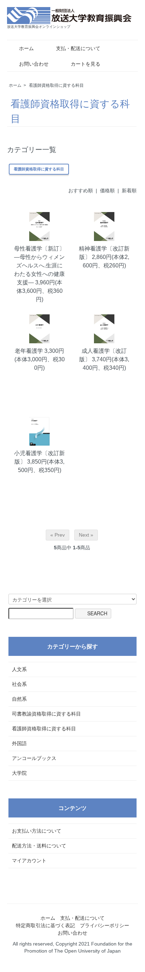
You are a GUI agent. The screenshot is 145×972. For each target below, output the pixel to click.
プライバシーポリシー (104, 925)
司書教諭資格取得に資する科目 (46, 714)
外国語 (19, 743)
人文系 (19, 669)
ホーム (26, 48)
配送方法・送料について (39, 846)
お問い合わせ (34, 64)
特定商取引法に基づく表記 (45, 925)
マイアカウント (29, 860)
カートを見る (85, 64)
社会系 (19, 684)
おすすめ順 (80, 190)
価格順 (107, 190)
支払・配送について (78, 48)
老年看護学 (29, 351)
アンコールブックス (34, 758)
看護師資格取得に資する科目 (56, 85)
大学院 (19, 773)
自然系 (19, 699)
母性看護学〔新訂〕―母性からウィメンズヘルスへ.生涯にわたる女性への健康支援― (39, 265)
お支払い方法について (36, 831)
